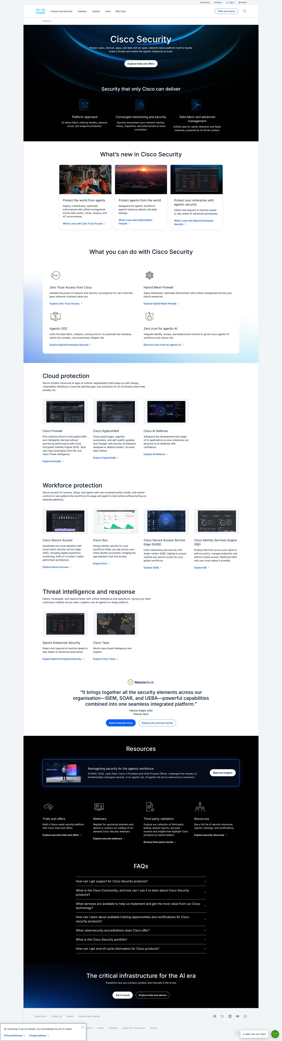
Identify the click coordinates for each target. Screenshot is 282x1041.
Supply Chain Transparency (133, 1028)
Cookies (100, 1028)
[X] (222, 1016)
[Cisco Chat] (275, 1034)
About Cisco (41, 1016)
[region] (43, 1032)
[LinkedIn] (230, 1016)
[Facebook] (214, 1016)
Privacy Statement (13, 1035)
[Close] (82, 1027)
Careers (70, 1016)
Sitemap (153, 1028)
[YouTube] (237, 1016)
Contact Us (56, 1016)
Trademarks (113, 1028)
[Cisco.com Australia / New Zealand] (40, 11)
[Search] (245, 11)
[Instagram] (245, 1016)
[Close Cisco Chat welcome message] (237, 1032)
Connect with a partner (89, 1016)
